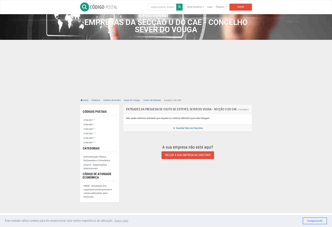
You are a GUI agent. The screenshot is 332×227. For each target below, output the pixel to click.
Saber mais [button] (121, 220)
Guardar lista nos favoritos (189, 128)
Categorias (91, 148)
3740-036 (89, 129)
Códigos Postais (95, 111)
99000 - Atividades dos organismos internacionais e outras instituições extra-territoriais (98, 191)
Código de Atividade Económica (97, 175)
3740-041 (89, 142)
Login (210, 7)
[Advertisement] (166, 66)
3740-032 (89, 124)
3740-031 (89, 120)
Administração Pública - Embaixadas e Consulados (97, 158)
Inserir (240, 7)
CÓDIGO (103, 7)
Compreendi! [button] (314, 220)
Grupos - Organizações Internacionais (95, 166)
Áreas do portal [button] (194, 7)
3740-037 (90, 133)
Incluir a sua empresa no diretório (188, 155)
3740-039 (89, 138)
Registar (220, 7)
